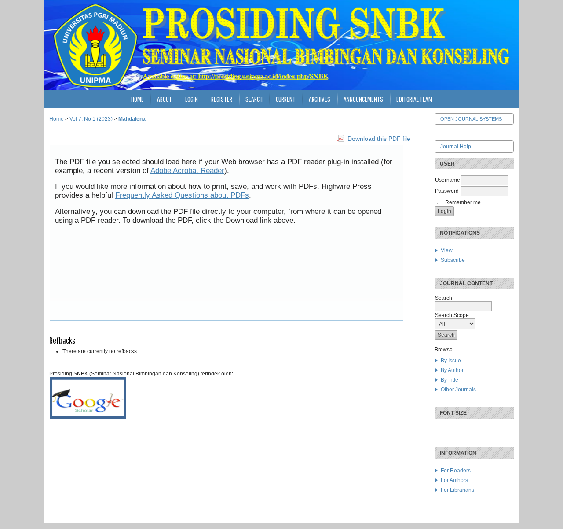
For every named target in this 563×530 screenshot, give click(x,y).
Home (137, 99)
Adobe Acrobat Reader (187, 170)
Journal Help (455, 147)
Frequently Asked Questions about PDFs (182, 195)
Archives (319, 99)
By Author (452, 370)
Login (191, 99)
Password (447, 191)
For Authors (454, 480)
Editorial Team (414, 99)
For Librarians (457, 490)
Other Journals (458, 389)
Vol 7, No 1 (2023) (91, 119)
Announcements (363, 99)
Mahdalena (132, 119)
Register (221, 99)
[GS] (88, 417)
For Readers (456, 470)
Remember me (463, 202)
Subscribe (453, 260)
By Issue (451, 360)
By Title (449, 380)
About (164, 99)
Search (254, 99)
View (447, 250)
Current (286, 99)
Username (447, 180)
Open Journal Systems (471, 118)
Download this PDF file (378, 138)
